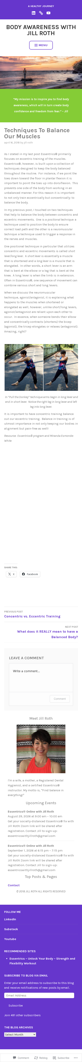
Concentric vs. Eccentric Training (32, 614)
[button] (23, 367)
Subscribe (16, 1005)
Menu (43, 45)
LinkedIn (10, 919)
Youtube (10, 939)
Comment (60, 698)
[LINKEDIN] (33, 12)
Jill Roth (28, 142)
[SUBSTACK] (41, 12)
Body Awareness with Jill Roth (41, 30)
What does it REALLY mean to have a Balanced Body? (47, 632)
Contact (14, 885)
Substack (11, 929)
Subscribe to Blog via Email (26, 975)
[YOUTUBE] (48, 12)
